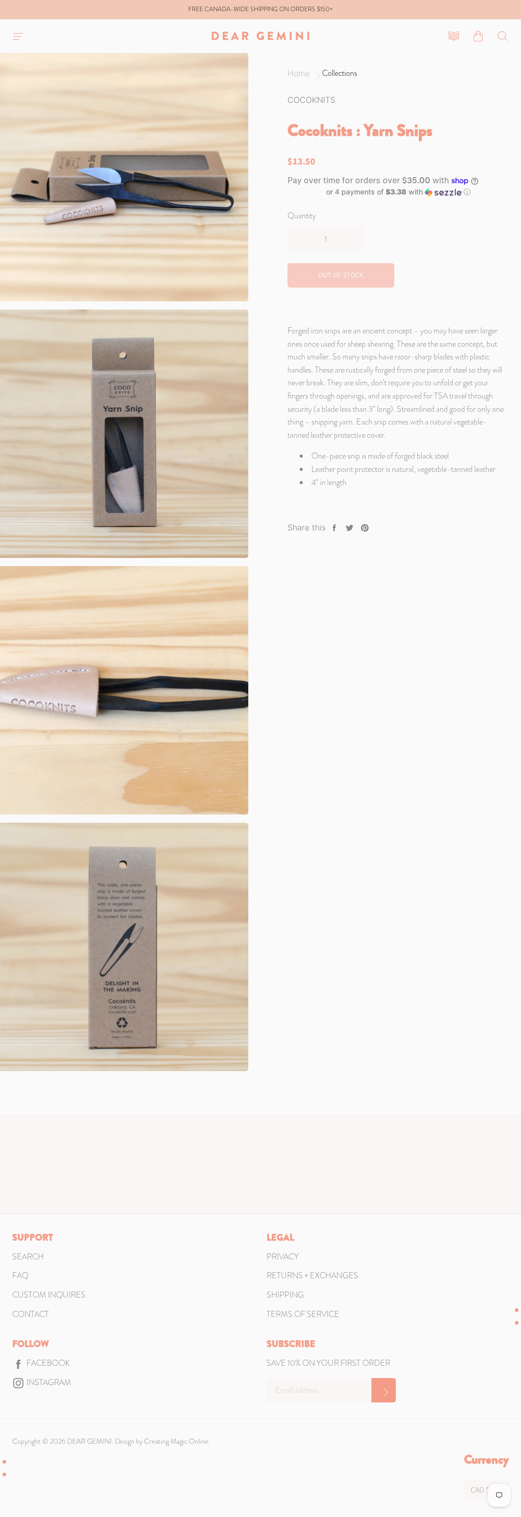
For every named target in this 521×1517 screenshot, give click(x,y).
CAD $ (480, 1490)
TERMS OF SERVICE (303, 1314)
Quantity (301, 215)
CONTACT (30, 1314)
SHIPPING (285, 1295)
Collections (339, 73)
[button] (398, 192)
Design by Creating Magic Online (162, 1441)
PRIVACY (283, 1256)
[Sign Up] (383, 1390)
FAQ (20, 1275)
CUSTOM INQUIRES (48, 1295)
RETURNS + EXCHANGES (312, 1275)
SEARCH (28, 1256)
